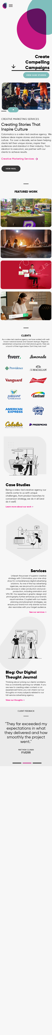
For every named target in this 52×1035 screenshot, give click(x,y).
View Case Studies (36, 75)
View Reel (11, 169)
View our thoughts (14, 700)
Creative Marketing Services (18, 158)
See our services (36, 612)
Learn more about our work (18, 506)
